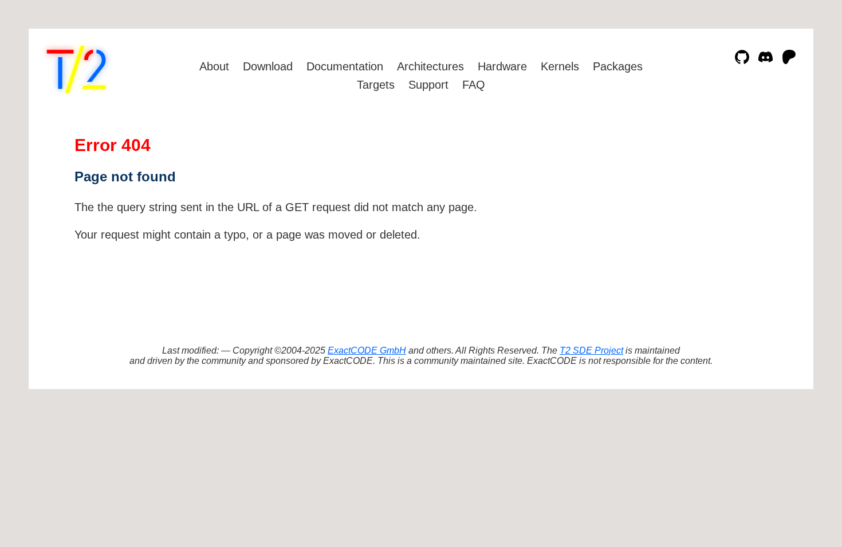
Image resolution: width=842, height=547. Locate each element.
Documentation (344, 66)
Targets (376, 84)
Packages (618, 66)
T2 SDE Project (591, 350)
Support (428, 84)
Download (268, 66)
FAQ (473, 84)
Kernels (560, 66)
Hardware (502, 66)
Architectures (430, 66)
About (214, 66)
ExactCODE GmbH (367, 350)
